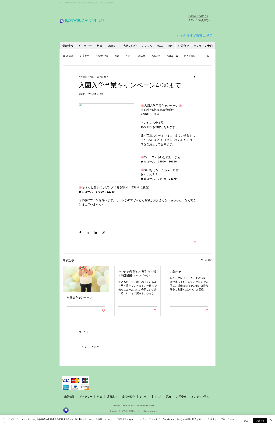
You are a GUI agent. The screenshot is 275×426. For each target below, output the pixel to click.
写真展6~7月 (101, 55)
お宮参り (84, 55)
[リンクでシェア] (103, 232)
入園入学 (156, 55)
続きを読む (189, 55)
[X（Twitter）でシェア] (87, 232)
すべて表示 (206, 260)
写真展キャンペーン (79, 297)
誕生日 (141, 55)
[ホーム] (61, 21)
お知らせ (175, 272)
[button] (208, 56)
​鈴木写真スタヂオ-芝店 (86, 20)
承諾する (260, 420)
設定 (246, 420)
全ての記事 (68, 55)
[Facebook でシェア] (80, 232)
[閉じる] (271, 420)
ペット (128, 55)
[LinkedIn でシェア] (95, 232)
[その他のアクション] (194, 77)
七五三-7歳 (172, 55)
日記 (117, 55)
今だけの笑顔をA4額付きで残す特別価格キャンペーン (137, 273)
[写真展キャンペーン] (86, 279)
